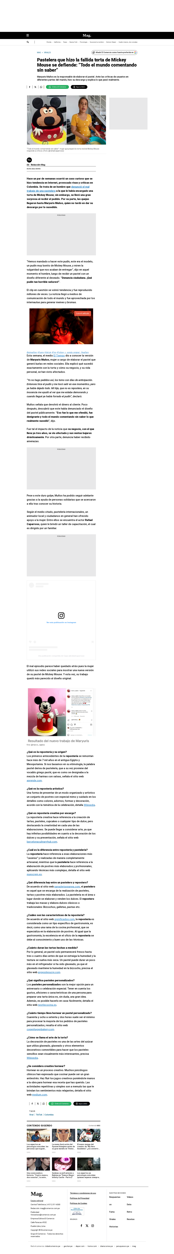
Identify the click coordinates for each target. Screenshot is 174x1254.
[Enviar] (28, 42)
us (110, 1204)
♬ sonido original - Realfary (76, 352)
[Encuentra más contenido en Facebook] (29, 86)
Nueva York (73, 42)
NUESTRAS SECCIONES (117, 1193)
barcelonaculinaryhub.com (42, 841)
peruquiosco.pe (122, 1246)
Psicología (83, 42)
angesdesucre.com (49, 972)
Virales (112, 1219)
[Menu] (28, 35)
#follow (60, 352)
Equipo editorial (37, 1201)
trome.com (92, 1246)
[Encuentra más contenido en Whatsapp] (41, 86)
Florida (49, 42)
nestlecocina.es (47, 1004)
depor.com (80, 1246)
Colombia (48, 1115)
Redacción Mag (38, 165)
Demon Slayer (111, 42)
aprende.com (34, 780)
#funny (41, 352)
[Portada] (37, 1198)
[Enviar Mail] (28, 165)
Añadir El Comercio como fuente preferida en (114, 52)
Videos (130, 1197)
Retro (129, 1212)
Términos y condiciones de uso (83, 1193)
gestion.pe (68, 1246)
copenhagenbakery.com (40, 1029)
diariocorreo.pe (106, 1246)
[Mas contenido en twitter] (87, 1226)
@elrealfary (32, 352)
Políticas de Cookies (78, 1203)
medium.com (39, 1094)
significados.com (64, 919)
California (57, 42)
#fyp (54, 352)
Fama (112, 1212)
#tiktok (47, 352)
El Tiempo (59, 355)
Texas (65, 42)
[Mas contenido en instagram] (92, 1226)
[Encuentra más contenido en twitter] (35, 86)
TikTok (39, 1115)
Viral (31, 1115)
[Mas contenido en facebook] (81, 1226)
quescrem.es (34, 874)
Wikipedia (89, 805)
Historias (113, 1226)
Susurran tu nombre (97, 42)
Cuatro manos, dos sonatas (128, 42)
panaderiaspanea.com (67, 886)
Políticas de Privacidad (79, 1198)
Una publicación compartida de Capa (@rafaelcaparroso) (61, 656)
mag (134, 1246)
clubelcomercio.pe (53, 1246)
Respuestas (114, 1197)
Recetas (131, 1219)
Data (129, 1204)
